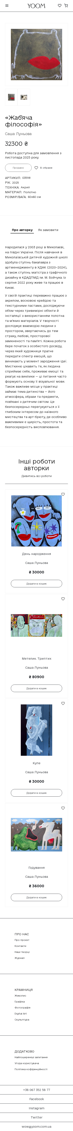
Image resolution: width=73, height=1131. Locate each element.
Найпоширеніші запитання (31, 1057)
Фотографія (22, 1007)
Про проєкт (22, 940)
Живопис (20, 995)
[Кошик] (66, 6)
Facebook (36, 1099)
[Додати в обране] (63, 494)
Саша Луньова (18, 134)
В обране (46, 167)
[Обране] (60, 6)
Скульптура (22, 1019)
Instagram (36, 1108)
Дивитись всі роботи (37, 476)
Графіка (20, 1001)
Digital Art (21, 1013)
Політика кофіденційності (31, 1069)
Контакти (20, 946)
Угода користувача (27, 1063)
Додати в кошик (37, 583)
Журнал (20, 958)
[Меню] (7, 6)
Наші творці (22, 952)
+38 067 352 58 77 (36, 1089)
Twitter (36, 1117)
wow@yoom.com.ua (36, 1126)
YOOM (36, 7)
